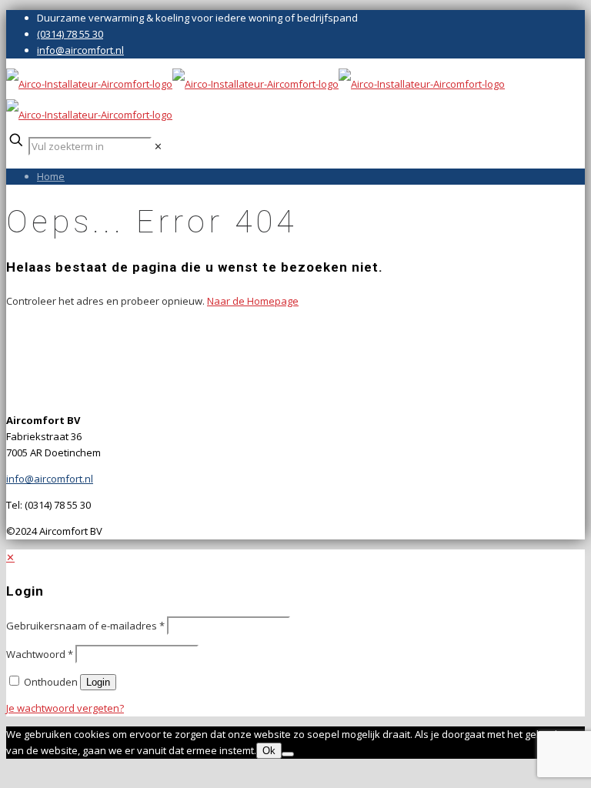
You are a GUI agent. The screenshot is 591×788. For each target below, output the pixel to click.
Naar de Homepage (253, 301)
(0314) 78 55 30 (70, 34)
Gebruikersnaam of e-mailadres (85, 626)
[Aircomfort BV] (255, 99)
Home (51, 176)
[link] (158, 146)
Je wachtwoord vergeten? (65, 708)
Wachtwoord (39, 654)
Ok (268, 750)
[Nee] (288, 754)
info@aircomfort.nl (80, 50)
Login (98, 682)
